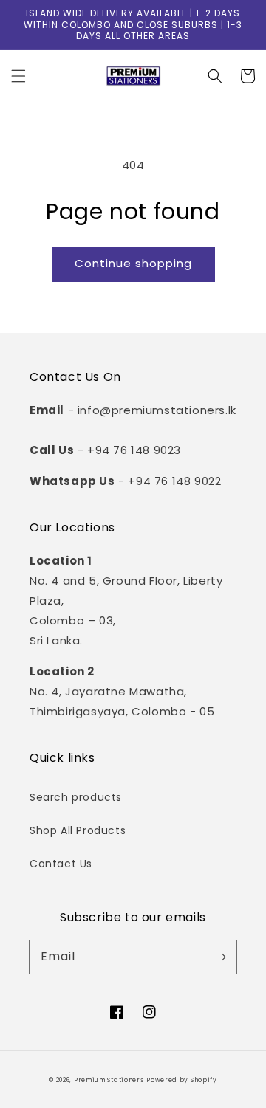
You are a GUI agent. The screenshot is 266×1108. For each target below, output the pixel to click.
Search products (76, 797)
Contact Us (61, 863)
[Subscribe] (220, 956)
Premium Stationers (109, 1080)
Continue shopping (133, 263)
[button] (18, 76)
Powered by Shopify (181, 1080)
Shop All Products (78, 830)
